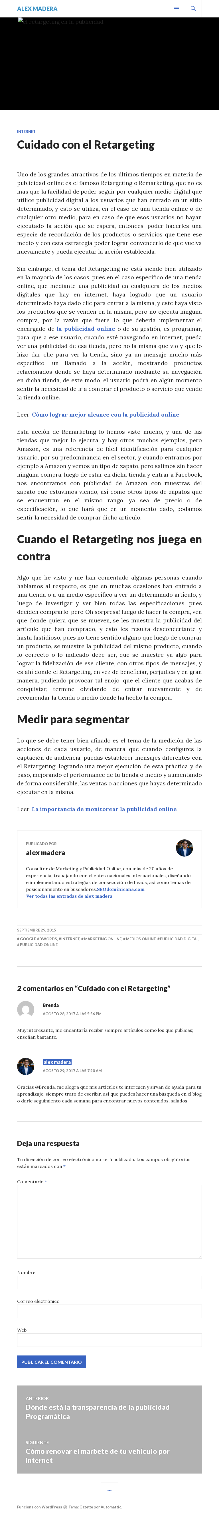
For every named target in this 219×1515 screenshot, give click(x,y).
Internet (26, 131)
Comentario (32, 1181)
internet (70, 939)
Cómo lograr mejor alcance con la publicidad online (105, 414)
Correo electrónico (38, 1301)
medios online (141, 939)
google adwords (38, 939)
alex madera (37, 8)
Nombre (26, 1272)
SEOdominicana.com (121, 889)
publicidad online (39, 944)
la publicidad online (86, 328)
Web (22, 1330)
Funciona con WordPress (39, 1507)
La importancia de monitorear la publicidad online (104, 809)
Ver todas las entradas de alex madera (69, 896)
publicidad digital (179, 939)
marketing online (102, 939)
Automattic (111, 1507)
